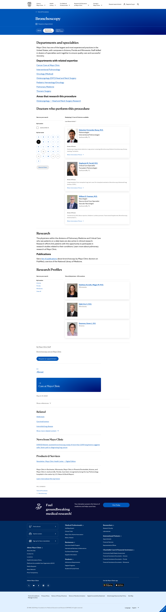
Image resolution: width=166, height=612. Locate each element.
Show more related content (46, 431)
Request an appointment (47, 359)
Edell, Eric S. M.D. (85, 304)
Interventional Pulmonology (48, 69)
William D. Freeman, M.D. (88, 196)
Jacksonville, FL (44, 127)
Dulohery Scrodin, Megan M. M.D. (91, 285)
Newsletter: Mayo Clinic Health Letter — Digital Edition (56, 461)
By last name (40, 132)
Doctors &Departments (48, 30)
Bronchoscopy (48, 18)
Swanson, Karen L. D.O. (87, 323)
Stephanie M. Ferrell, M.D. (88, 163)
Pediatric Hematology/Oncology (50, 82)
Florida (38, 286)
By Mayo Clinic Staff (43, 347)
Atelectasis (40, 417)
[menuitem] (39, 30)
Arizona (38, 283)
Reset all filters (43, 167)
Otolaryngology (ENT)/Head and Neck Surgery (56, 78)
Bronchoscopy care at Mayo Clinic (48, 352)
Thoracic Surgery (43, 91)
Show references (42, 403)
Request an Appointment (45, 24)
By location (39, 123)
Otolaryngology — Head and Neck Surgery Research (58, 101)
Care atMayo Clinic (59, 30)
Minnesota (39, 288)
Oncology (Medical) (44, 74)
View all (38, 291)
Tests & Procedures (43, 12)
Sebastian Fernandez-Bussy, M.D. (91, 130)
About (39, 30)
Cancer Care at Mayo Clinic (48, 65)
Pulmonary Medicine (45, 86)
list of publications (49, 258)
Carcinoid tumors (42, 421)
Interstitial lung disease (44, 426)
